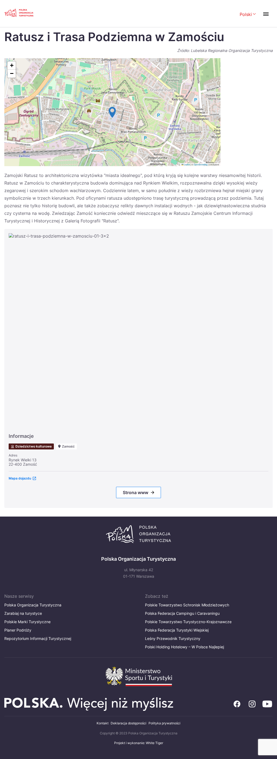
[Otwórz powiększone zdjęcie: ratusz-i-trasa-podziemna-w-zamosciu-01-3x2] (138, 330)
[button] (112, 112)
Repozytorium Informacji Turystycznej (37, 638)
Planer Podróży (17, 630)
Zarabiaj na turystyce (23, 613)
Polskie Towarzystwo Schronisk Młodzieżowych (187, 605)
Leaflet (186, 164)
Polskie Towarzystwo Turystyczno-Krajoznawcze (188, 621)
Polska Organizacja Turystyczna (32, 605)
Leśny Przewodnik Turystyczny (172, 638)
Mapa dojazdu (20, 478)
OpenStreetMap (201, 164)
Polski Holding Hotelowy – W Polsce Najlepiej (184, 647)
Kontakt (102, 723)
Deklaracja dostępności (128, 723)
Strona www (135, 492)
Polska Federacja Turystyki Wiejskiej (177, 630)
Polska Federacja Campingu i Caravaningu (182, 613)
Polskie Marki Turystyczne (27, 621)
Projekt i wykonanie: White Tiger (138, 743)
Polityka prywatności (164, 723)
